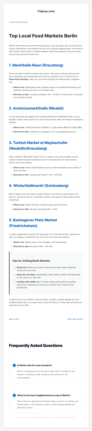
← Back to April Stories (18, 22)
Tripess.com (46, 11)
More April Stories (75, 319)
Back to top (14, 319)
